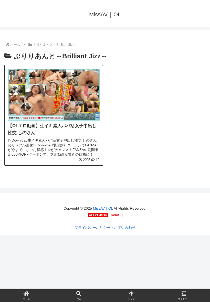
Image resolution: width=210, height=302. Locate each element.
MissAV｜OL (103, 208)
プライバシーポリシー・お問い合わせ (105, 227)
